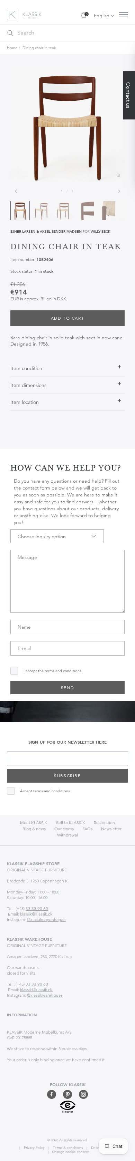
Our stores (64, 828)
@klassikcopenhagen (46, 919)
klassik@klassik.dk (36, 914)
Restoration (104, 822)
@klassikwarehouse (45, 995)
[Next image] (119, 191)
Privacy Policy (34, 1147)
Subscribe (67, 775)
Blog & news (34, 828)
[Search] (10, 33)
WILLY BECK (100, 231)
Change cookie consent (70, 1152)
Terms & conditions (67, 1147)
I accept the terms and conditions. (53, 671)
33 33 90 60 (37, 908)
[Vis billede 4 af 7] (84, 210)
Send (67, 687)
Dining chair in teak (39, 47)
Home (12, 47)
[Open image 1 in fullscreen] (67, 125)
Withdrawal (67, 835)
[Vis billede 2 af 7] (41, 210)
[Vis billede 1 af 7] (20, 210)
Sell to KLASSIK (70, 822)
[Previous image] (15, 191)
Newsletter (111, 828)
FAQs (87, 828)
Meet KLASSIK (33, 822)
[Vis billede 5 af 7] (106, 210)
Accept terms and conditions (45, 791)
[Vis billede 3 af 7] (63, 210)
